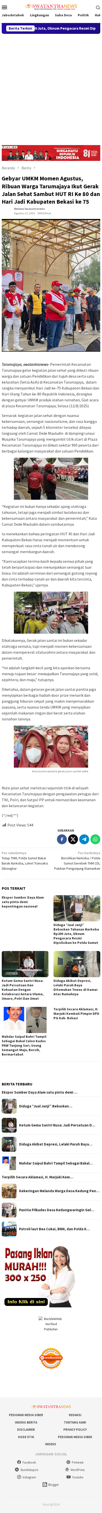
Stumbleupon (29, 1470)
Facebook (29, 1462)
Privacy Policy (75, 1429)
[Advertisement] (51, 87)
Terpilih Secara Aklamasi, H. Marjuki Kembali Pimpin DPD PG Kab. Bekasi (76, 1013)
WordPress (78, 1470)
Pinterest (77, 1462)
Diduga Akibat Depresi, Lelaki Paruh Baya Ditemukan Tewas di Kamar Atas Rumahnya (75, 987)
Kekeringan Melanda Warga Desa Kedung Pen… (59, 1191)
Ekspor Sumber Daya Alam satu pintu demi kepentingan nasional (23, 901)
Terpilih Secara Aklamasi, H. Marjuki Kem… (37, 1177)
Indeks (50, 1444)
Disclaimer (26, 1429)
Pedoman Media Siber (26, 1415)
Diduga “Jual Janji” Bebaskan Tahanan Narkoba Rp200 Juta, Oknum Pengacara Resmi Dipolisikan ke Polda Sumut (76, 934)
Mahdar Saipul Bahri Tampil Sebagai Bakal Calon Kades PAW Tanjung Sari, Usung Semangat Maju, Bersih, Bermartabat (24, 1045)
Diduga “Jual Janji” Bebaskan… (45, 1106)
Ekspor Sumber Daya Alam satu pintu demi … (39, 1092)
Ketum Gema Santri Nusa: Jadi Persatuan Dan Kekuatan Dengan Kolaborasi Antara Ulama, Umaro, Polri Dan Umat (23, 989)
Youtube (77, 1477)
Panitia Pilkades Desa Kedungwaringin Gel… (56, 1210)
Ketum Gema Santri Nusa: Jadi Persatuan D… (57, 1125)
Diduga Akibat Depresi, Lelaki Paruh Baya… (55, 1144)
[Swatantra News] (51, 6)
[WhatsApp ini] (95, 839)
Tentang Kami (75, 1422)
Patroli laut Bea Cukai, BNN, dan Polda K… (54, 1229)
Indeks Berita (26, 1422)
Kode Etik (26, 1437)
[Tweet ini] (73, 839)
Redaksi (75, 1415)
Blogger (53, 1485)
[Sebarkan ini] (62, 839)
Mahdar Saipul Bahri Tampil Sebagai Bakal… (56, 1163)
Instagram (29, 1477)
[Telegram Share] (84, 839)
